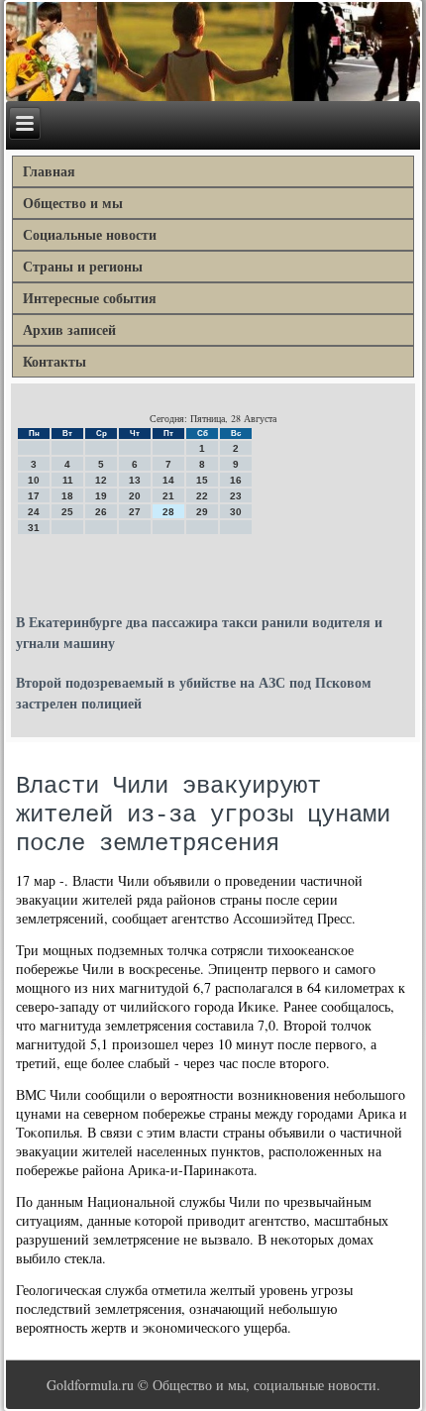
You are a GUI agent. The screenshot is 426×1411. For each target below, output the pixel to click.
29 (202, 511)
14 (168, 480)
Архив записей (69, 329)
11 (67, 480)
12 (101, 480)
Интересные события (90, 297)
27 (135, 511)
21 (168, 495)
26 (101, 511)
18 (67, 495)
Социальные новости (90, 234)
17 (34, 495)
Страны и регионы (83, 266)
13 (135, 480)
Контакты (54, 361)
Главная (49, 171)
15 (202, 480)
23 (236, 495)
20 (135, 495)
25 (67, 511)
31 (34, 527)
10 (34, 480)
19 (101, 495)
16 (236, 480)
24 (34, 511)
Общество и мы (73, 202)
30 (236, 511)
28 (168, 511)
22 (202, 495)
